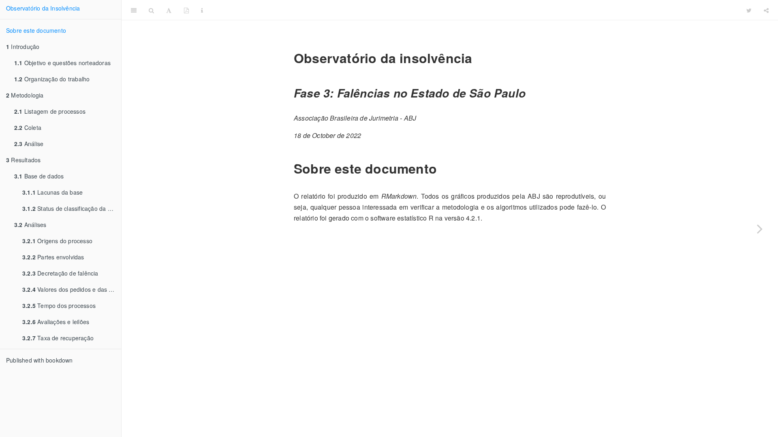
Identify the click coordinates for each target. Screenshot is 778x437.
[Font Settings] (168, 10)
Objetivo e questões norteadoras (62, 63)
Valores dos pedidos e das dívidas (71, 289)
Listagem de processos (49, 111)
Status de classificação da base (71, 208)
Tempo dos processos (59, 305)
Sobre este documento (36, 30)
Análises (30, 225)
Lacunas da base (52, 192)
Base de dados (39, 176)
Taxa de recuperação (58, 338)
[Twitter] (749, 10)
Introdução (22, 46)
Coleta (27, 127)
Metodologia (25, 95)
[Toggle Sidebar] (134, 10)
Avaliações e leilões (55, 322)
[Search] (151, 10)
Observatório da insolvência (474, 10)
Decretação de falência (60, 273)
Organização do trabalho (52, 79)
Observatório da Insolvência (43, 8)
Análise (28, 144)
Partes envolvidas (53, 257)
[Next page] (760, 228)
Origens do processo (57, 241)
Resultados (23, 160)
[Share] (766, 10)
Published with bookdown (39, 360)
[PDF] (186, 10)
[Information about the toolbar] (202, 10)
